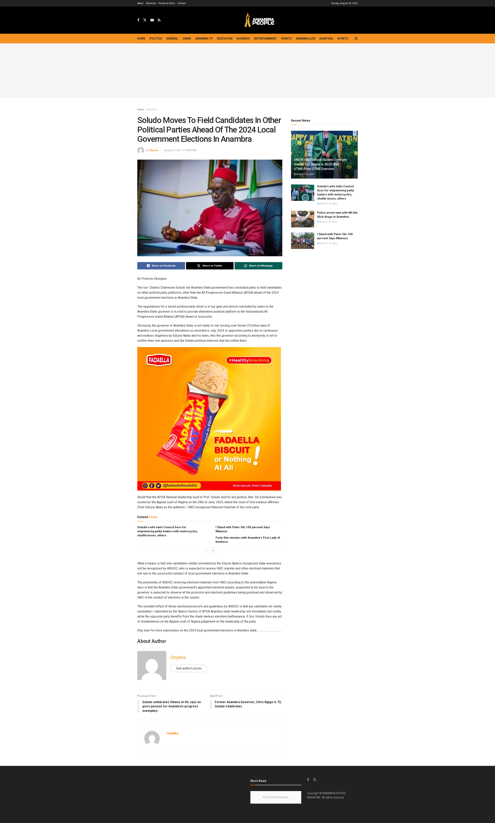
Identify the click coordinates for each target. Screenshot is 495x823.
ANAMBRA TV (204, 38)
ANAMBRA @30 (305, 38)
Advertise (151, 3)
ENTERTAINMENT (265, 38)
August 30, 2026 (305, 174)
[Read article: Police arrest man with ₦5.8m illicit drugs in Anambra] (302, 219)
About (140, 3)
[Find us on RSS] (159, 20)
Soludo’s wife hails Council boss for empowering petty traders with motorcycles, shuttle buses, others (167, 531)
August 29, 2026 (328, 203)
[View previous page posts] (206, 550)
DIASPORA (326, 38)
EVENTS (286, 38)
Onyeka (153, 150)
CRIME (187, 38)
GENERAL (172, 38)
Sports (342, 38)
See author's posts (188, 668)
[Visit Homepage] (259, 20)
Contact (181, 3)
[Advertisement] (247, 71)
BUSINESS (243, 38)
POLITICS (155, 38)
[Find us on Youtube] (152, 20)
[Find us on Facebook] (138, 20)
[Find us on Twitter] (145, 20)
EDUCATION (224, 38)
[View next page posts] (213, 550)
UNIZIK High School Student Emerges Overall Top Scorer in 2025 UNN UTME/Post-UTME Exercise (320, 164)
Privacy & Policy (166, 3)
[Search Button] (356, 38)
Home (141, 38)
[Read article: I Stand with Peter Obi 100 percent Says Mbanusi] (302, 240)
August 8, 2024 (172, 150)
